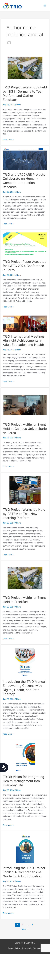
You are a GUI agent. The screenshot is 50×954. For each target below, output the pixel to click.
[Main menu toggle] (44, 5)
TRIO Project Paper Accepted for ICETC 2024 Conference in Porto (25, 266)
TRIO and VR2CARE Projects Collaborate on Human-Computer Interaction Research (24, 181)
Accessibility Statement (32, 948)
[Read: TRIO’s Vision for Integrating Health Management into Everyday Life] (25, 757)
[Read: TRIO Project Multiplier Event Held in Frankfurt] (25, 578)
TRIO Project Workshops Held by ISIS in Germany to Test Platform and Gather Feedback (25, 93)
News (18, 105)
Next (25, 929)
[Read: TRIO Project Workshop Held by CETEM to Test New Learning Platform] (25, 490)
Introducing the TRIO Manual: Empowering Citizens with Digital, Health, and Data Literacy (25, 688)
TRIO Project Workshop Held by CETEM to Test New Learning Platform (24, 514)
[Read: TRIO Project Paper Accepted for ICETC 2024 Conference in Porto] (25, 245)
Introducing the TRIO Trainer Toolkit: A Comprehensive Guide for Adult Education (24, 872)
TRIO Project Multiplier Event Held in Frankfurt (24, 600)
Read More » (8, 139)
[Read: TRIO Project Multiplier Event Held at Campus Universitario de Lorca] (25, 405)
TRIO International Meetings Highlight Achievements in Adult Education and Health (24, 341)
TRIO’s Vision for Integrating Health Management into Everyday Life (23, 781)
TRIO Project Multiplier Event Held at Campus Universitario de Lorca (25, 429)
